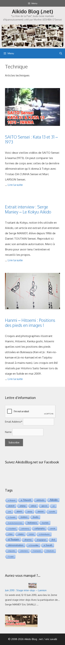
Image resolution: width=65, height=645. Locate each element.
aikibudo (40, 500)
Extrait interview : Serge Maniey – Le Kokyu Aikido (28, 209)
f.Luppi (11, 556)
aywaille (52, 511)
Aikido (54, 499)
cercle (52, 528)
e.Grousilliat (33, 545)
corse (31, 534)
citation (21, 534)
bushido (45, 523)
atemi (19, 511)
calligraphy (40, 528)
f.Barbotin (50, 551)
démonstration (15, 545)
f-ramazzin (37, 551)
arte (9, 511)
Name (8, 432)
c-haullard (12, 528)
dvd (53, 539)
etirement (24, 551)
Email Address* (13, 421)
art (54, 506)
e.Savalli (48, 545)
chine (10, 534)
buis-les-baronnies (15, 523)
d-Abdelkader (44, 534)
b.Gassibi (11, 517)
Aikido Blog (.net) (32, 11)
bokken (24, 517)
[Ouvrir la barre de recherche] (60, 53)
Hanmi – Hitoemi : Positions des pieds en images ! (30, 323)
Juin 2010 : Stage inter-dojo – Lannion (25, 590)
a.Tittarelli (26, 500)
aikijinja (23, 506)
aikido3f (11, 506)
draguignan (41, 540)
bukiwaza (32, 522)
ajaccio (44, 506)
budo (35, 517)
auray (30, 511)
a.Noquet (11, 500)
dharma (28, 540)
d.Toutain (13, 539)
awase (41, 511)
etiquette (11, 551)
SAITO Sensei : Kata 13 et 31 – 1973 (31, 139)
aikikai (33, 506)
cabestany (25, 528)
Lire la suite (15, 184)
